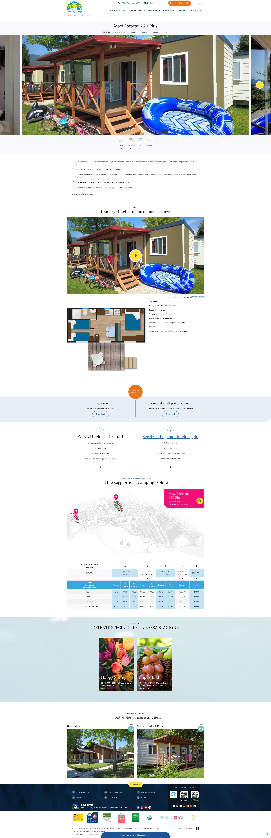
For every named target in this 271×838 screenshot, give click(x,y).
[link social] (139, 807)
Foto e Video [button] (182, 11)
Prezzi (166, 32)
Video (133, 32)
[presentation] (260, 85)
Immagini (106, 32)
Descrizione (120, 32)
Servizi (144, 32)
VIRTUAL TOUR (197, 297)
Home (69, 15)
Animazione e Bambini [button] (156, 11)
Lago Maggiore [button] (197, 11)
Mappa (155, 32)
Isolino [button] (113, 11)
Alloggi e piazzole (78, 15)
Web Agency (183, 828)
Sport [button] (171, 11)
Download (100, 414)
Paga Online (135, 784)
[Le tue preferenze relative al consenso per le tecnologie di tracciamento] (267, 834)
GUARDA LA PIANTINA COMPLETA (135, 478)
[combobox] (200, 4)
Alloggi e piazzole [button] (127, 11)
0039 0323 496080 (130, 3)
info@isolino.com (156, 3)
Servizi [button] (141, 11)
